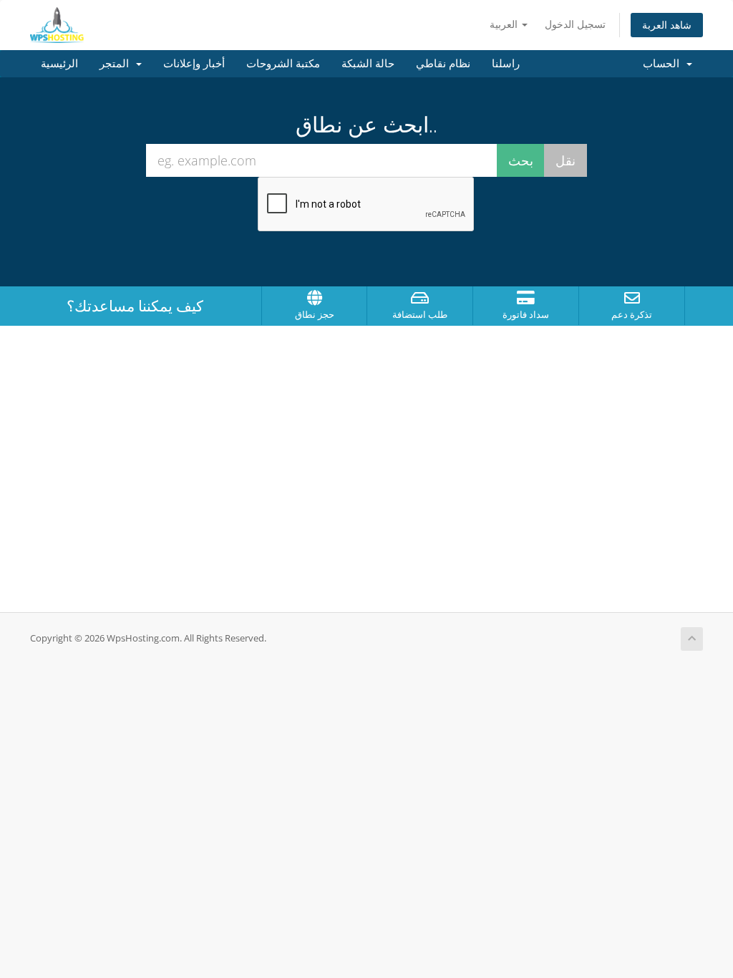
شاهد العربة (666, 25)
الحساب (664, 63)
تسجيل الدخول (575, 24)
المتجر (117, 63)
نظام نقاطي (443, 63)
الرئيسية (59, 63)
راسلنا (506, 63)
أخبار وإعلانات (194, 63)
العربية (505, 24)
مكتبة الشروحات (283, 63)
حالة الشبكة (367, 63)
